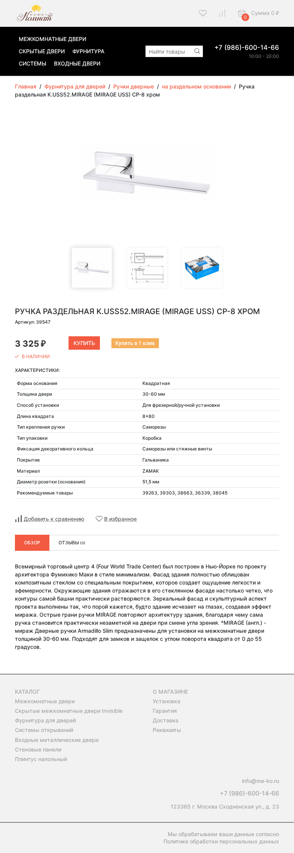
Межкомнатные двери (52, 39)
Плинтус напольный (41, 759)
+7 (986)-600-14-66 (246, 47)
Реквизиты (167, 730)
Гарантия (165, 710)
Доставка (165, 720)
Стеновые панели (38, 749)
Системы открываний (44, 730)
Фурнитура (88, 51)
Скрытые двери (42, 51)
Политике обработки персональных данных (221, 841)
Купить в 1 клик (135, 343)
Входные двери (77, 63)
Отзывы (72, 542)
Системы (32, 63)
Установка (166, 701)
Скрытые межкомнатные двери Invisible (68, 710)
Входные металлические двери (56, 740)
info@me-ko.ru (260, 781)
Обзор (32, 542)
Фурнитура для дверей (45, 720)
